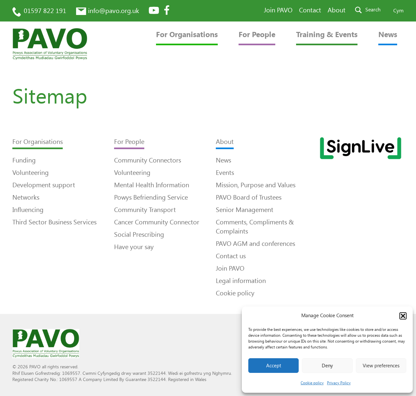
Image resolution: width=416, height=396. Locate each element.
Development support (43, 185)
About (336, 10)
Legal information (241, 281)
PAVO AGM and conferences (255, 244)
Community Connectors (147, 160)
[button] (403, 316)
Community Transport (145, 210)
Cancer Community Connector (156, 222)
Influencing (28, 210)
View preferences (381, 366)
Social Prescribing (139, 234)
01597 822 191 (45, 11)
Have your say (134, 247)
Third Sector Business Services (54, 222)
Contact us (231, 256)
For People (257, 34)
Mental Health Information (151, 185)
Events (225, 173)
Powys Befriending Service (151, 197)
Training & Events (327, 34)
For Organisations (187, 34)
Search (373, 10)
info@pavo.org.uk (113, 11)
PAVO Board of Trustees (248, 197)
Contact (310, 10)
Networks (25, 197)
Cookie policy (312, 383)
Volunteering (30, 173)
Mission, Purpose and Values (255, 185)
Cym (398, 10)
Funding (24, 160)
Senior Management (244, 210)
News (387, 34)
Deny (327, 366)
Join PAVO (278, 10)
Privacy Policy (339, 383)
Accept (273, 366)
